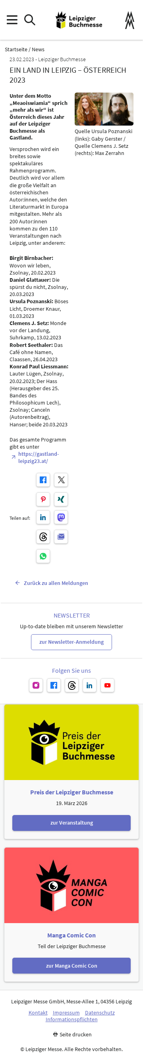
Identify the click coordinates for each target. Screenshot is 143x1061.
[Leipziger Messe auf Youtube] (107, 685)
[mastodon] (61, 517)
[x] (61, 480)
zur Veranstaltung (71, 822)
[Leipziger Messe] (129, 20)
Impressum (66, 1012)
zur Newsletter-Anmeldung (71, 641)
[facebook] (43, 480)
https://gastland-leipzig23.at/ (38, 457)
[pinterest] (43, 499)
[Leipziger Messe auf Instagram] (36, 685)
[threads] (43, 537)
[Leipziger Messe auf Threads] (72, 685)
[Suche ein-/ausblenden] (30, 20)
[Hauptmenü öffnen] (12, 20)
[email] (61, 537)
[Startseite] (79, 20)
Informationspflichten (72, 1019)
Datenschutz (100, 1012)
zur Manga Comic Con (71, 965)
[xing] (61, 499)
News (38, 49)
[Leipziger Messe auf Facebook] (54, 685)
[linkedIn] (43, 517)
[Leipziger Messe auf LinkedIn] (90, 685)
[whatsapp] (43, 556)
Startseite (16, 49)
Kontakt (38, 1012)
